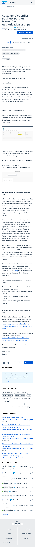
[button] (3, 42)
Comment (8, 381)
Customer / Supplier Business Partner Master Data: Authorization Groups (16, 20)
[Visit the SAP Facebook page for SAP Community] (13, 524)
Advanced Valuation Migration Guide (12, 417)
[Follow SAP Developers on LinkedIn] (22, 524)
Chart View (5, 398)
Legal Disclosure (26, 533)
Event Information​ (20, 407)
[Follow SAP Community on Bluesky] (16, 524)
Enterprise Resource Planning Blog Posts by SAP (18, 419)
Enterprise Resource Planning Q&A (13, 458)
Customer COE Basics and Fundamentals (20, 398)
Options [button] (18, 35)
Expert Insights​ (6, 59)
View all (4, 515)
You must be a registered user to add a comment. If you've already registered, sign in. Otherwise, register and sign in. (17, 376)
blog (16, 270)
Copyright (8, 533)
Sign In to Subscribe (25, 32)
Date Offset (5, 401)
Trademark (9, 538)
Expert (29, 407)
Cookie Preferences (8, 543)
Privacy (9, 529)
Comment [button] (28, 363)
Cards (28, 395)
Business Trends (7, 395)
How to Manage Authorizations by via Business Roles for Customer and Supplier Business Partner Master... (17, 326)
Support (26, 538)
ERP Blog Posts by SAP (9, 6)
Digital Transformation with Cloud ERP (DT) (13, 404)
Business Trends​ (19, 395)
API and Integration (7, 392)
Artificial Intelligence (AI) (20, 392)
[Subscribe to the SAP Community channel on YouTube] (19, 524)
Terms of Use (26, 529)
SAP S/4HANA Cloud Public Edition (11, 53)
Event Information (7, 407)
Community (12, 2)
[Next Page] (19, 409)
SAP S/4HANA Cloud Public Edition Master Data (14, 50)
